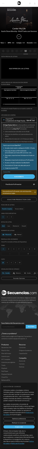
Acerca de (22, 361)
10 (19, 262)
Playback (4, 368)
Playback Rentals (6, 374)
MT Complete (5, 359)
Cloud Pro (4, 377)
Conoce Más (6, 172)
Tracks (3, 365)
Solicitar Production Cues (19, 199)
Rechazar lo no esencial (19, 423)
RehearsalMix (5, 380)
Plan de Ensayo (6, 353)
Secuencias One (6, 347)
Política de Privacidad (17, 443)
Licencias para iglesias (8, 362)
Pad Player (4, 371)
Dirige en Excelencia (25, 350)
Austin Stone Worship (9, 31)
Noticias (21, 367)
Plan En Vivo (5, 350)
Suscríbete (19, 176)
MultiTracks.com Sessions (27, 31)
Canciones (22, 347)
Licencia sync (5, 356)
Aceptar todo (19, 427)
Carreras (22, 364)
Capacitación (23, 353)
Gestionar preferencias (19, 418)
